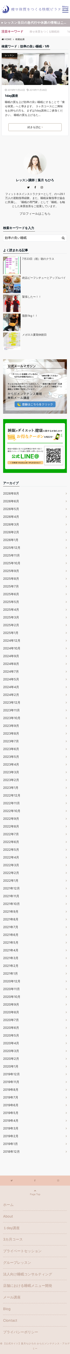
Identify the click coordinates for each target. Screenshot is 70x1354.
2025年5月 (11, 602)
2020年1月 (10, 1066)
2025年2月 (11, 625)
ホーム (8, 1205)
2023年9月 (11, 726)
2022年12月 (11, 795)
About (8, 1216)
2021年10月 (11, 904)
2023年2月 (11, 780)
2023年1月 (10, 788)
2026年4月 (11, 517)
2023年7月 (11, 741)
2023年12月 (11, 702)
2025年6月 (11, 594)
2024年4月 (11, 687)
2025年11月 (11, 555)
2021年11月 (11, 896)
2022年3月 (11, 865)
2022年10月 (11, 811)
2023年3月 (11, 772)
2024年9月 (11, 656)
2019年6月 (10, 1105)
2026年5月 (11, 509)
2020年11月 (11, 989)
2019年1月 (10, 1144)
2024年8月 (11, 664)
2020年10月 (11, 997)
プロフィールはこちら (35, 213)
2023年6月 (11, 749)
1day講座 (11, 96)
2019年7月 (10, 1097)
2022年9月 (11, 819)
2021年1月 (10, 973)
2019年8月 (10, 1090)
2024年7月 (11, 671)
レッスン (9, 55)
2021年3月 (10, 958)
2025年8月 (11, 579)
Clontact (10, 1320)
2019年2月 (10, 1136)
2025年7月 (11, 586)
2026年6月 (11, 501)
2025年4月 (11, 609)
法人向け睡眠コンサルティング (27, 1274)
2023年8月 (11, 733)
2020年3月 (11, 1051)
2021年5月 (10, 942)
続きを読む (34, 127)
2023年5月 (11, 757)
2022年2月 (11, 873)
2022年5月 (11, 850)
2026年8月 (11, 493)
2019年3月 (10, 1128)
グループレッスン (17, 1263)
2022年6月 (11, 842)
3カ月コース (13, 1239)
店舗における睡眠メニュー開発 (27, 1286)
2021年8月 (10, 919)
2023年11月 (11, 710)
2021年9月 (10, 911)
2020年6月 (11, 1028)
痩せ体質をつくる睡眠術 (45, 31)
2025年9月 (11, 571)
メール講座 (12, 1297)
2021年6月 (10, 935)
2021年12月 (11, 888)
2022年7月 (11, 834)
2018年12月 (11, 1151)
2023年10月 (11, 718)
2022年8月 (11, 826)
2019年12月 (11, 1074)
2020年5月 (11, 1035)
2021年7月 (10, 927)
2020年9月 (11, 1004)
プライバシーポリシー (20, 1332)
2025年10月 (11, 563)
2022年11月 (11, 803)
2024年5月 (11, 679)
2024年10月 (11, 648)
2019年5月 (10, 1113)
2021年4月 (10, 950)
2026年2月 (11, 532)
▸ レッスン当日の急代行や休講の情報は (36, 22)
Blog (6, 1309)
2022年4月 (11, 857)
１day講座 (11, 1228)
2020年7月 (11, 1020)
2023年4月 (11, 764)
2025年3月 (11, 617)
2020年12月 (11, 981)
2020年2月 (11, 1059)
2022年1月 (10, 880)
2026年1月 (10, 540)
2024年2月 (11, 695)
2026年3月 (11, 524)
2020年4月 (11, 1043)
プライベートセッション (22, 1251)
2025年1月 (10, 633)
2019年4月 (10, 1120)
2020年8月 (11, 1012)
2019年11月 (11, 1082)
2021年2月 (10, 966)
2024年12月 (11, 640)
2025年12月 (11, 548)
